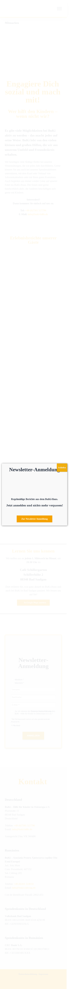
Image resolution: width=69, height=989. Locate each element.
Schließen (62, 467)
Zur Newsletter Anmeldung (34, 519)
